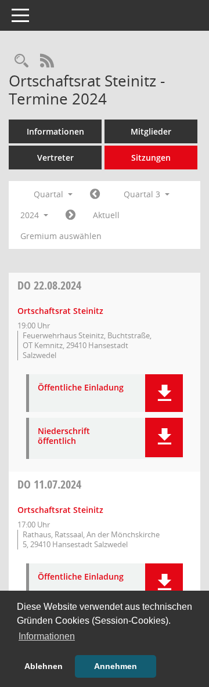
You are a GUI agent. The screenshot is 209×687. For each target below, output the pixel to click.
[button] (164, 393)
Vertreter (55, 157)
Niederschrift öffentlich (64, 436)
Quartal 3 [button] (143, 194)
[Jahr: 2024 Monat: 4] (95, 194)
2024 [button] (30, 214)
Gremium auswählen (61, 235)
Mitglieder (151, 131)
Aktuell (106, 214)
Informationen (55, 131)
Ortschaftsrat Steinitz (60, 310)
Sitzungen (151, 157)
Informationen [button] (47, 636)
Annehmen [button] (115, 666)
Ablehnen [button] (43, 666)
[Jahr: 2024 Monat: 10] (70, 215)
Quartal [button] (50, 194)
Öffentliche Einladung (81, 388)
